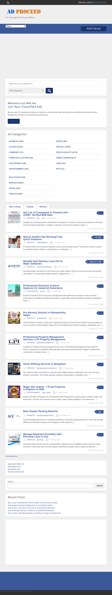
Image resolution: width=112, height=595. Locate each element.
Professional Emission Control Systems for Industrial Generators (43, 286)
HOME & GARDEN (63, 158)
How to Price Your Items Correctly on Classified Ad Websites (31, 508)
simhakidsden (42, 318)
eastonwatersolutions (44, 267)
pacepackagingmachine (45, 415)
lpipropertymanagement (45, 342)
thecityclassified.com (16, 472)
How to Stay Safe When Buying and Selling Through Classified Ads (34, 513)
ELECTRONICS (15, 163)
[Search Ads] (49, 90)
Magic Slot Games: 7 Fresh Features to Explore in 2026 (44, 388)
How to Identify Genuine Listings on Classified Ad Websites (31, 511)
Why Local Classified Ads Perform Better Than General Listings (32, 503)
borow (42, 291)
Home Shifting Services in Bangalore (44, 364)
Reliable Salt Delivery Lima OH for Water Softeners (43, 262)
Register (96, 2)
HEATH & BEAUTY (64, 152)
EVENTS (59, 141)
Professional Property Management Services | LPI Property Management (44, 338)
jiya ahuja (40, 440)
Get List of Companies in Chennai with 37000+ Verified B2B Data (45, 213)
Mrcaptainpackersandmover (47, 368)
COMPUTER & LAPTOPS (19, 158)
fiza (38, 218)
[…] (86, 225)
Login (103, 2)
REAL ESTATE (15, 177)
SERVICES (31, 218)
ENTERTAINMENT (16, 169)
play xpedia (46, 392)
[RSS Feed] (8, 2)
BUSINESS (31, 342)
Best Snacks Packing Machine (40, 411)
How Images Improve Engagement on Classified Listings (30, 505)
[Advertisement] (56, 56)
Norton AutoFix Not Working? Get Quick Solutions (42, 238)
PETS (58, 169)
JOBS (58, 163)
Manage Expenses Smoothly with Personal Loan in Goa (42, 435)
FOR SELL (60, 147)
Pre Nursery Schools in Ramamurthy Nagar (44, 313)
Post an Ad (94, 28)
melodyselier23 (42, 242)
